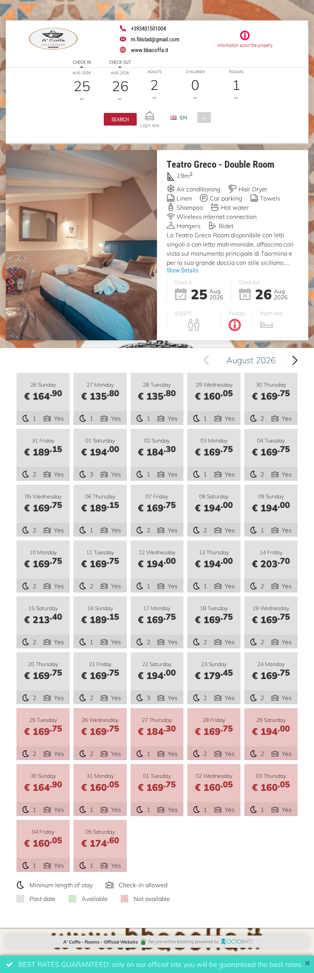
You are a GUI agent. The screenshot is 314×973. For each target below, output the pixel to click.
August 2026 (251, 360)
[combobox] (194, 117)
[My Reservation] (149, 112)
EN (183, 117)
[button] (120, 119)
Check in (82, 62)
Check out (120, 62)
